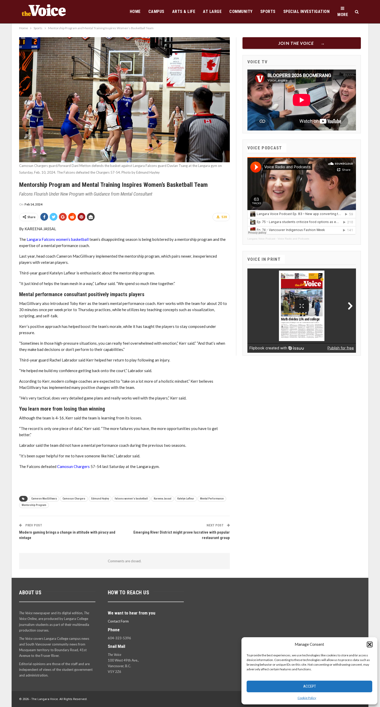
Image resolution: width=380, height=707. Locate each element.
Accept (309, 686)
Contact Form (118, 621)
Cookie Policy (307, 698)
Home (135, 11)
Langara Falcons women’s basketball (58, 239)
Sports (268, 11)
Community (241, 11)
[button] (369, 644)
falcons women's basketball (131, 498)
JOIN (296, 43)
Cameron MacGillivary (44, 498)
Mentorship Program (34, 505)
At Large (212, 11)
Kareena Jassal (162, 498)
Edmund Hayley (100, 498)
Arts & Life (183, 11)
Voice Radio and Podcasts (293, 238)
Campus (156, 11)
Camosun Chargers (73, 466)
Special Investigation (306, 11)
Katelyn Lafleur (185, 498)
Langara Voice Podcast (261, 238)
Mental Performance (212, 498)
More (342, 14)
